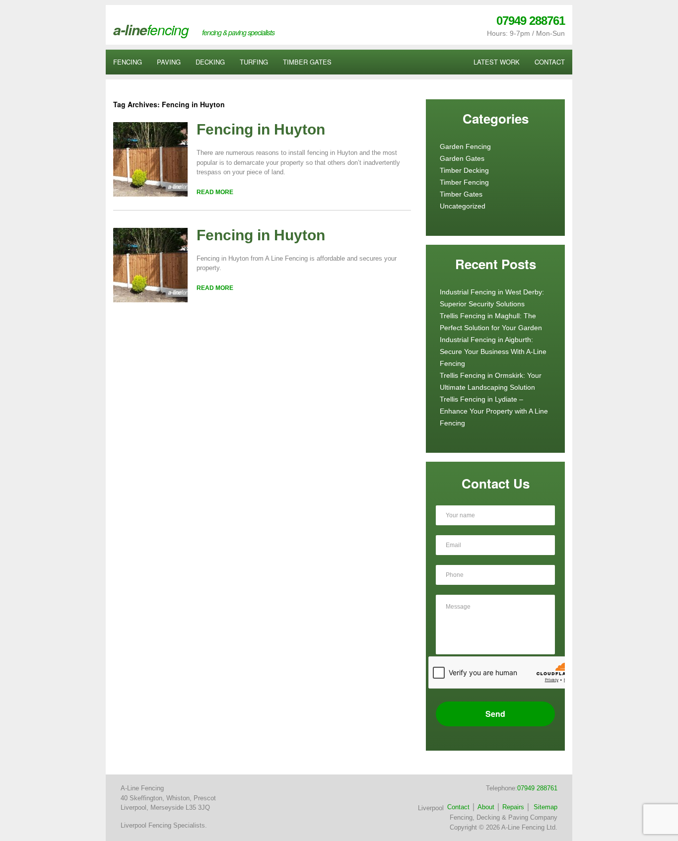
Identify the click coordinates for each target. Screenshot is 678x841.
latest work (497, 62)
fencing (127, 62)
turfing (254, 62)
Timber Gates (461, 194)
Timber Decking (464, 170)
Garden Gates (462, 158)
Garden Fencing (465, 146)
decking (210, 62)
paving (169, 62)
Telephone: (521, 788)
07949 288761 (530, 20)
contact (550, 62)
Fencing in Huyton (261, 129)
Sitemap (545, 807)
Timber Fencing (464, 182)
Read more (215, 192)
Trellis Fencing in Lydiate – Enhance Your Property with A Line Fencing (494, 411)
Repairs (513, 807)
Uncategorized (462, 206)
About (485, 807)
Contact (458, 807)
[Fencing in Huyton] (150, 194)
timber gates (307, 62)
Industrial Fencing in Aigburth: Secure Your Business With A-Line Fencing (493, 351)
